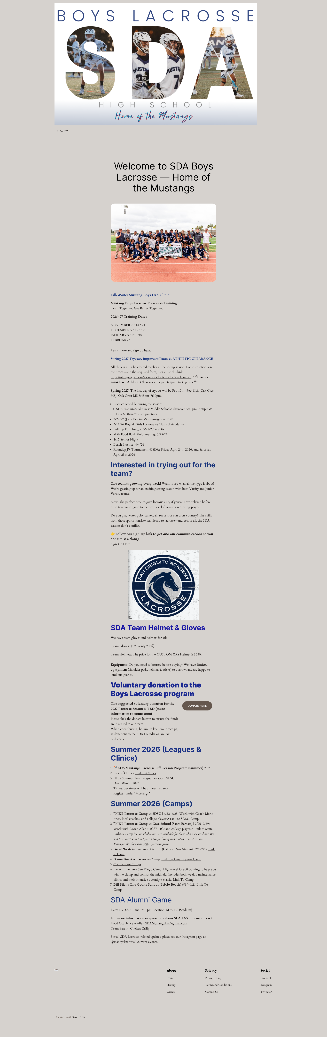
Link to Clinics (145, 773)
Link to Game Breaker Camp (181, 859)
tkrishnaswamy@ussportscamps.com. (149, 844)
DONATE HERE (197, 705)
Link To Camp (183, 879)
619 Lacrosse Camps (127, 864)
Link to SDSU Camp (184, 819)
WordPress (78, 1017)
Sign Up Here (120, 544)
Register (119, 793)
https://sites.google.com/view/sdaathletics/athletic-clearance (151, 377)
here (147, 350)
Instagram (188, 936)
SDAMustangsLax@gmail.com (166, 923)
